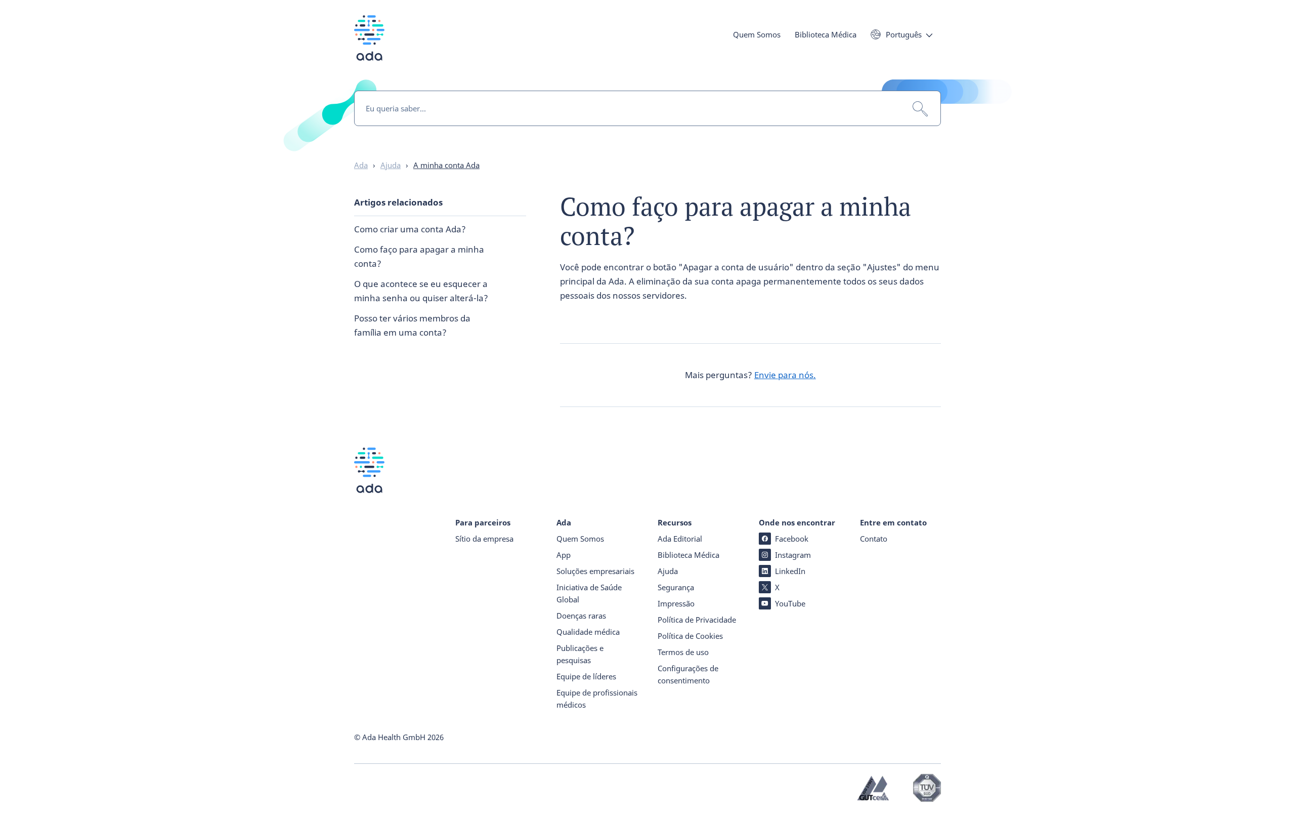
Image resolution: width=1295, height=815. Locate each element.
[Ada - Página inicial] (369, 45)
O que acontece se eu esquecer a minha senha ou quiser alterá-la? (421, 291)
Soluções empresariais (595, 571)
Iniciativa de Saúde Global (589, 593)
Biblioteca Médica (825, 34)
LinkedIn (790, 571)
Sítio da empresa (484, 539)
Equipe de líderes (586, 676)
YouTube (790, 603)
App (563, 555)
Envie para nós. (785, 375)
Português (904, 34)
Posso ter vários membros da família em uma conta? (412, 325)
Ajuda (668, 571)
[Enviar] (920, 109)
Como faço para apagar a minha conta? (419, 256)
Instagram (793, 555)
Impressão (676, 603)
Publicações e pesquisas (579, 654)
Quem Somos (757, 34)
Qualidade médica (588, 632)
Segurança (676, 587)
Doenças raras (581, 615)
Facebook (791, 539)
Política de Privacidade (697, 620)
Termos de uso (683, 652)
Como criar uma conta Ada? (410, 229)
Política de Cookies (690, 636)
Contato (873, 539)
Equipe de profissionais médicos (596, 698)
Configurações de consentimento (688, 674)
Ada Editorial (680, 539)
